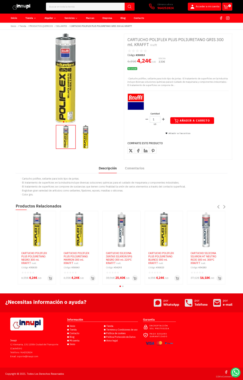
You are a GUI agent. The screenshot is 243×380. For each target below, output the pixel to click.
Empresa (107, 18)
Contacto (139, 18)
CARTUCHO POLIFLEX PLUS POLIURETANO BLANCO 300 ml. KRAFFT (161, 258)
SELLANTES (61, 26)
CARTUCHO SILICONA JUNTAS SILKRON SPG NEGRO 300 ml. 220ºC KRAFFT (119, 258)
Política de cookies (116, 333)
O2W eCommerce (224, 376)
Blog (123, 18)
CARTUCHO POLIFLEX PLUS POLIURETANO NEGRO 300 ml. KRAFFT (34, 258)
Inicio (14, 18)
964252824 (165, 8)
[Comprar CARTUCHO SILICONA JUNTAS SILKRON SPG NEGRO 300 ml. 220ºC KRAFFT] (135, 278)
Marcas (90, 18)
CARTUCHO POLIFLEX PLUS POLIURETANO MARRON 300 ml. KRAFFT (76, 258)
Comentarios (134, 168)
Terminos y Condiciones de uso (122, 329)
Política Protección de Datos (121, 336)
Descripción (108, 168)
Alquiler (48, 18)
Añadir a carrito (195, 120)
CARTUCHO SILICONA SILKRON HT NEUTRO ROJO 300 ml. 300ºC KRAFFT (203, 258)
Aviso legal (112, 340)
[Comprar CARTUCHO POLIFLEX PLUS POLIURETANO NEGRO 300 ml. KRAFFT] (50, 278)
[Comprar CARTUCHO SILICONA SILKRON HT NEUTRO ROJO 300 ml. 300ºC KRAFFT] (220, 278)
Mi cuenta (75, 340)
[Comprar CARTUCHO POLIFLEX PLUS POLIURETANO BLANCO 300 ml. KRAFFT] (177, 278)
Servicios (69, 18)
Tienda (29, 18)
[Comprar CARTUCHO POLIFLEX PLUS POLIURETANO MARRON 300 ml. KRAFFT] (93, 278)
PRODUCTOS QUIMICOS (41, 26)
